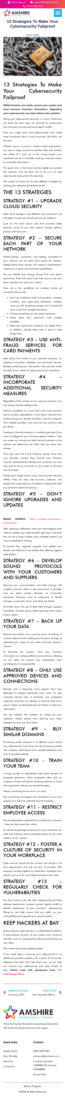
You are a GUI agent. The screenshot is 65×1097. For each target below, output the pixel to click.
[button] (58, 13)
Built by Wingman (33, 1086)
